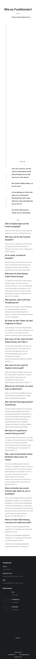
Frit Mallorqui (15, 599)
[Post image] (6, 593)
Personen (7, 619)
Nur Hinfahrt (22, 141)
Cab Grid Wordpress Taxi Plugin (27, 152)
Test (13, 592)
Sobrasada (15, 607)
